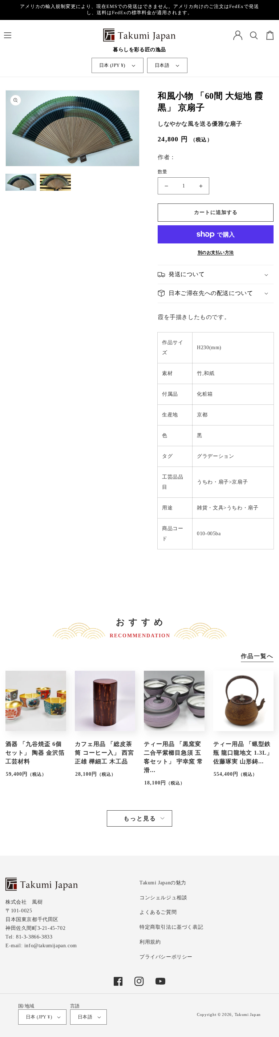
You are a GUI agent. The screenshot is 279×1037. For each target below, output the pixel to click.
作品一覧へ (257, 656)
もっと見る (140, 818)
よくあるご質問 (158, 912)
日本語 (162, 65)
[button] (7, 35)
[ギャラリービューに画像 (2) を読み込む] (55, 183)
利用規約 (150, 942)
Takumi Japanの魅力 (163, 882)
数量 (162, 171)
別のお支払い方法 (216, 252)
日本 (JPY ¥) (112, 65)
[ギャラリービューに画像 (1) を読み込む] (20, 183)
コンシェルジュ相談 (163, 897)
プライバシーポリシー (166, 957)
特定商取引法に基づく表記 (171, 927)
